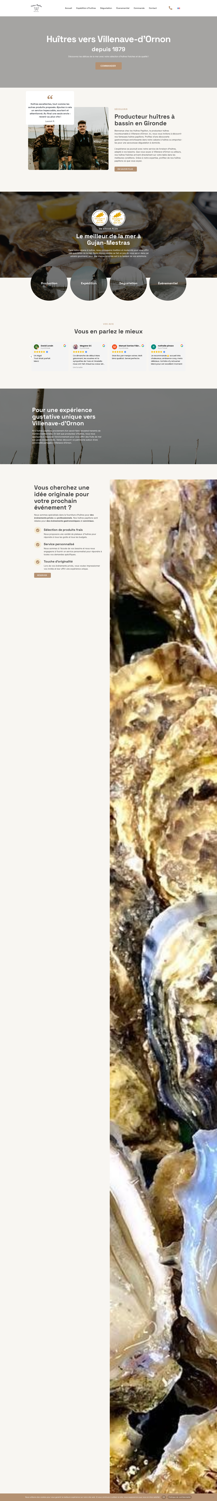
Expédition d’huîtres (86, 8)
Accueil (68, 8)
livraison (163, 149)
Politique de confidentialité (180, 1497)
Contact (153, 8)
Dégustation (106, 8)
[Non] (213, 1497)
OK (164, 1497)
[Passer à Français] (178, 8)
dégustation (143, 142)
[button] (185, 357)
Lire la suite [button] (117, 367)
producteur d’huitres (74, 433)
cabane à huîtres (87, 250)
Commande (139, 8)
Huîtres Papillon (140, 130)
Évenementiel (122, 8)
